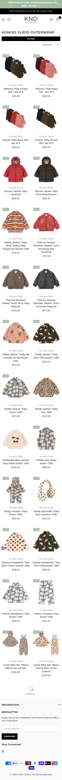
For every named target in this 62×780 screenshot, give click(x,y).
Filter (31, 38)
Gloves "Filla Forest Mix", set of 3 (46, 142)
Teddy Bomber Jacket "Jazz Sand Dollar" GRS (15, 462)
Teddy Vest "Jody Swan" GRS (46, 462)
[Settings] (51, 19)
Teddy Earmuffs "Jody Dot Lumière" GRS (46, 513)
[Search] (9, 19)
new (5, 56)
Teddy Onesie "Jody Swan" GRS (15, 513)
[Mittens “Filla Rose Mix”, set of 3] (46, 67)
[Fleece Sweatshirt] (16, 541)
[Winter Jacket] (16, 170)
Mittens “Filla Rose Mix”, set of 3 (46, 90)
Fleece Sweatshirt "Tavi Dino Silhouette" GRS (46, 564)
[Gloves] (16, 118)
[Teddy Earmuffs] (46, 490)
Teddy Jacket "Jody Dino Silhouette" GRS (46, 356)
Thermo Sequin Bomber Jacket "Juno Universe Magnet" (46, 303)
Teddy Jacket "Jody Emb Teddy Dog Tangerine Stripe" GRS (15, 245)
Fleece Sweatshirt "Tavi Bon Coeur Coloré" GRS (16, 564)
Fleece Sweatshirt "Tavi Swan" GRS (16, 615)
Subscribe (9, 736)
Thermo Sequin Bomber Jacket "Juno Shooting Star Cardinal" (46, 247)
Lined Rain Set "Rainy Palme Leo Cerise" (15, 666)
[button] (57, 19)
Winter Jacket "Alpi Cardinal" (15, 193)
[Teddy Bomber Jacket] (16, 438)
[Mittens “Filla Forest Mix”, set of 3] (16, 67)
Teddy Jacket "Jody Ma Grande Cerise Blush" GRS (15, 357)
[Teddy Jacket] (16, 221)
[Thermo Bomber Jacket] (16, 278)
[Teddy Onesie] (16, 490)
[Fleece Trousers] (46, 592)
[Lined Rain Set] (16, 643)
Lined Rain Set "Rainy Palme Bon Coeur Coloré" (46, 668)
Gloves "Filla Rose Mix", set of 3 (15, 142)
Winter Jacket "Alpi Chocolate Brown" (46, 193)
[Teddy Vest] (46, 438)
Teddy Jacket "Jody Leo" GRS (46, 410)
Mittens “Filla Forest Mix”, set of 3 (16, 90)
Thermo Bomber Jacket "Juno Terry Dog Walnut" (15, 303)
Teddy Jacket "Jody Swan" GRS (15, 410)
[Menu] (3, 19)
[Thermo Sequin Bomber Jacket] (46, 221)
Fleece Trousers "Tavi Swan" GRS (46, 615)
